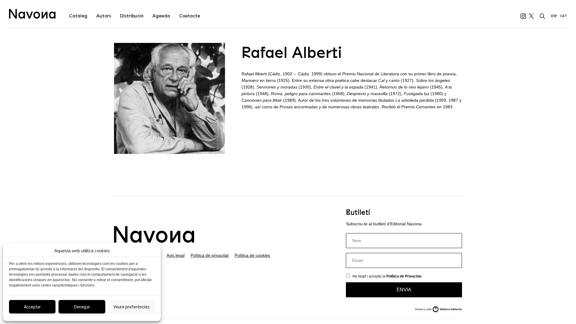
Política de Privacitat (404, 276)
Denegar (82, 307)
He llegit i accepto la (387, 276)
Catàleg (78, 16)
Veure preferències (131, 307)
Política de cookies (252, 255)
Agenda (161, 16)
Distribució (131, 16)
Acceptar (32, 307)
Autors (103, 16)
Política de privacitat (209, 255)
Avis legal (175, 255)
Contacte (189, 16)
